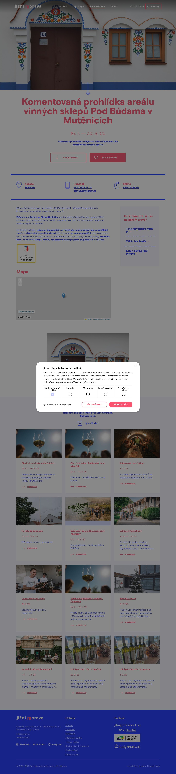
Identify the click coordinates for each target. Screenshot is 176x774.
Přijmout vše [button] (121, 404)
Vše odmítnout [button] (94, 404)
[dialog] (88, 387)
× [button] (135, 365)
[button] (57, 404)
